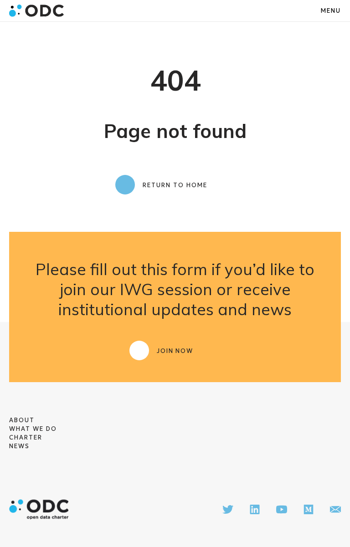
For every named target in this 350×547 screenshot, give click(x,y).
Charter (25, 437)
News (19, 446)
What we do (33, 429)
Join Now (175, 351)
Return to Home (175, 185)
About (22, 420)
